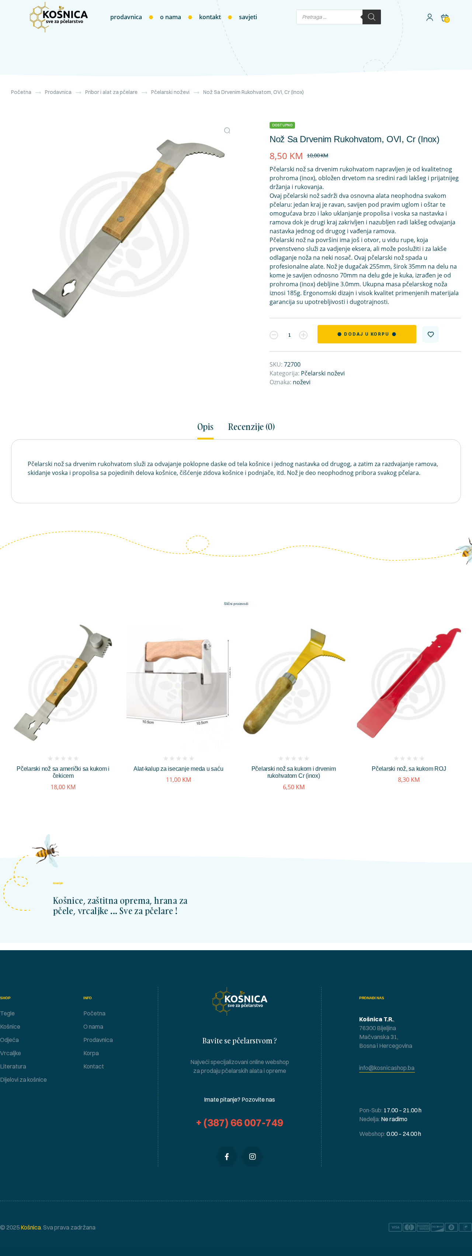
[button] (227, 130)
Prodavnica (58, 92)
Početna (21, 92)
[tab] (208, 430)
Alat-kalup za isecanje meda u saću (178, 769)
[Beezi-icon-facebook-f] (227, 1156)
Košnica (30, 1227)
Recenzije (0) (251, 427)
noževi (301, 382)
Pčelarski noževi (170, 92)
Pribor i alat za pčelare (111, 92)
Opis (205, 427)
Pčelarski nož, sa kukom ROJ (409, 769)
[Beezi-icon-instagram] (252, 1156)
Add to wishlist (430, 334)
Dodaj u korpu (366, 334)
